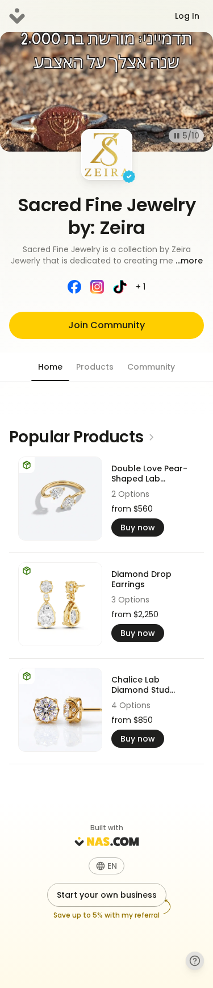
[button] (106, 255)
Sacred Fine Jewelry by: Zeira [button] (106, 216)
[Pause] (176, 135)
